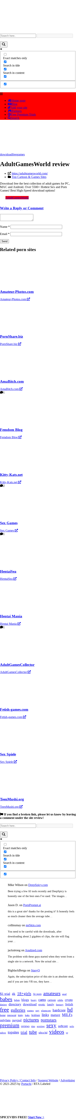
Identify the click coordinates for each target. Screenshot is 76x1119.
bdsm (17, 1000)
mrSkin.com (33, 925)
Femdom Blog (9, 437)
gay (37, 1010)
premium (9, 1025)
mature (55, 1015)
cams (42, 1000)
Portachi (26, 1083)
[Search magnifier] (3, 44)
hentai (2, 1015)
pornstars (49, 1019)
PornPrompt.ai (32, 905)
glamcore (46, 1010)
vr (67, 1032)
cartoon (52, 1000)
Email (5, 234)
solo (72, 1026)
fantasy (60, 1004)
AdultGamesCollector (14, 672)
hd (70, 1010)
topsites (13, 1032)
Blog (14, 104)
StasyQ (35, 970)
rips (33, 1026)
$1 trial (5, 994)
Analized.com (33, 950)
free (14, 154)
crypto (69, 1000)
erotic (41, 1004)
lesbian (35, 1015)
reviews (25, 1026)
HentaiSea (6, 578)
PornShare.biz (9, 344)
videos (56, 1031)
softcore (63, 1026)
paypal (17, 1020)
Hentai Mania (9, 623)
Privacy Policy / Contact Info (18, 1080)
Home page (18, 100)
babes (6, 999)
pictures (31, 1019)
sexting (41, 1026)
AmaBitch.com (9, 389)
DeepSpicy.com (38, 885)
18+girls (24, 993)
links (45, 1015)
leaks (27, 1015)
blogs (25, 1000)
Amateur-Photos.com (13, 299)
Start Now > (36, 1117)
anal (64, 994)
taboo (3, 1032)
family (50, 1004)
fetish (69, 1004)
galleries (18, 1010)
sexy (51, 1025)
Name (5, 226)
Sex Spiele (7, 761)
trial (24, 1032)
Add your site (19, 107)
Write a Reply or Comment (21, 208)
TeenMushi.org (9, 806)
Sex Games (7, 530)
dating (3, 1004)
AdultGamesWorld (17, 197)
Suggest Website (48, 1080)
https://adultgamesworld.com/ (30, 173)
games (21, 154)
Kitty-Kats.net (9, 482)
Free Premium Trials (23, 114)
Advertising (67, 1080)
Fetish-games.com (11, 717)
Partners (17, 111)
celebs (60, 1000)
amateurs (51, 993)
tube (33, 1032)
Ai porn (37, 994)
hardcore (59, 1010)
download (6, 154)
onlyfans (5, 1020)
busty (34, 1000)
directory (15, 1004)
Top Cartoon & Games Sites (29, 177)
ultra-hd (43, 1032)
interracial (11, 1015)
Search (15, 118)
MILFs (67, 1015)
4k (13, 994)
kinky (20, 1015)
